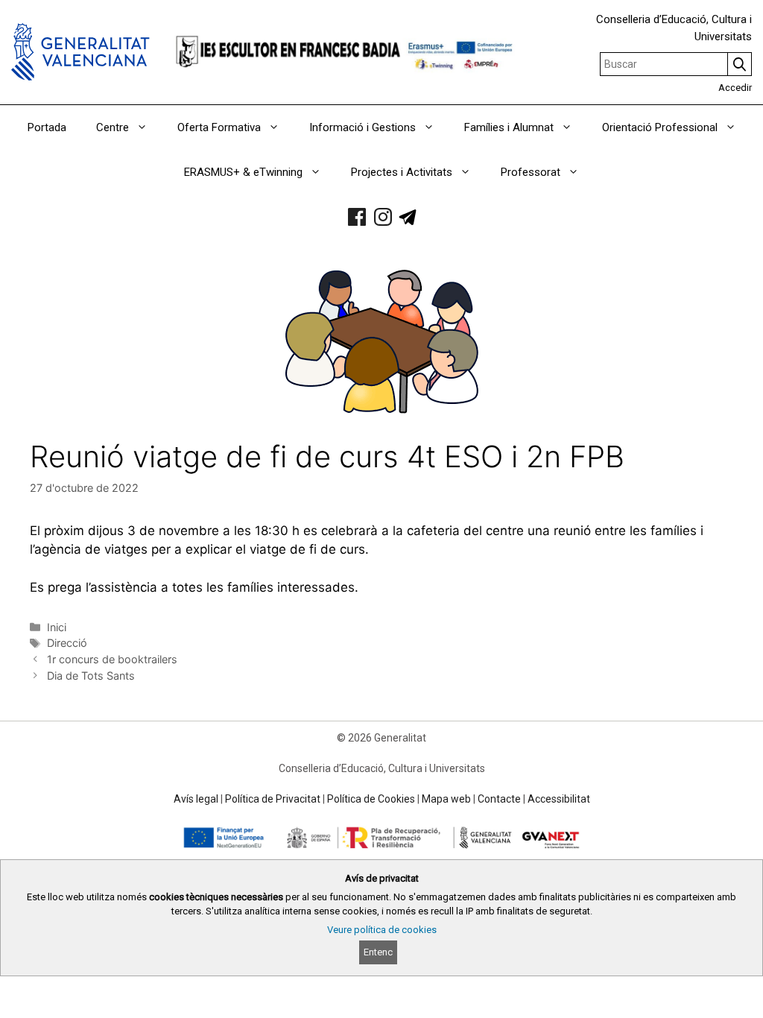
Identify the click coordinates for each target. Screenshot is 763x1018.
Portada (47, 127)
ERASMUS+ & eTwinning (243, 172)
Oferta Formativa (219, 127)
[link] (357, 217)
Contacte (499, 799)
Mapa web (446, 799)
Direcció (67, 642)
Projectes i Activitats (401, 172)
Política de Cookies (371, 799)
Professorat (530, 172)
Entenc (378, 952)
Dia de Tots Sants (91, 675)
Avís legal (196, 799)
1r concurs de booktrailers (112, 659)
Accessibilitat (559, 799)
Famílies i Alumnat (509, 127)
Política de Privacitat (272, 799)
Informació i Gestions (362, 127)
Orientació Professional (660, 127)
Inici (56, 627)
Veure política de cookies (382, 929)
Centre (112, 127)
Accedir (735, 87)
